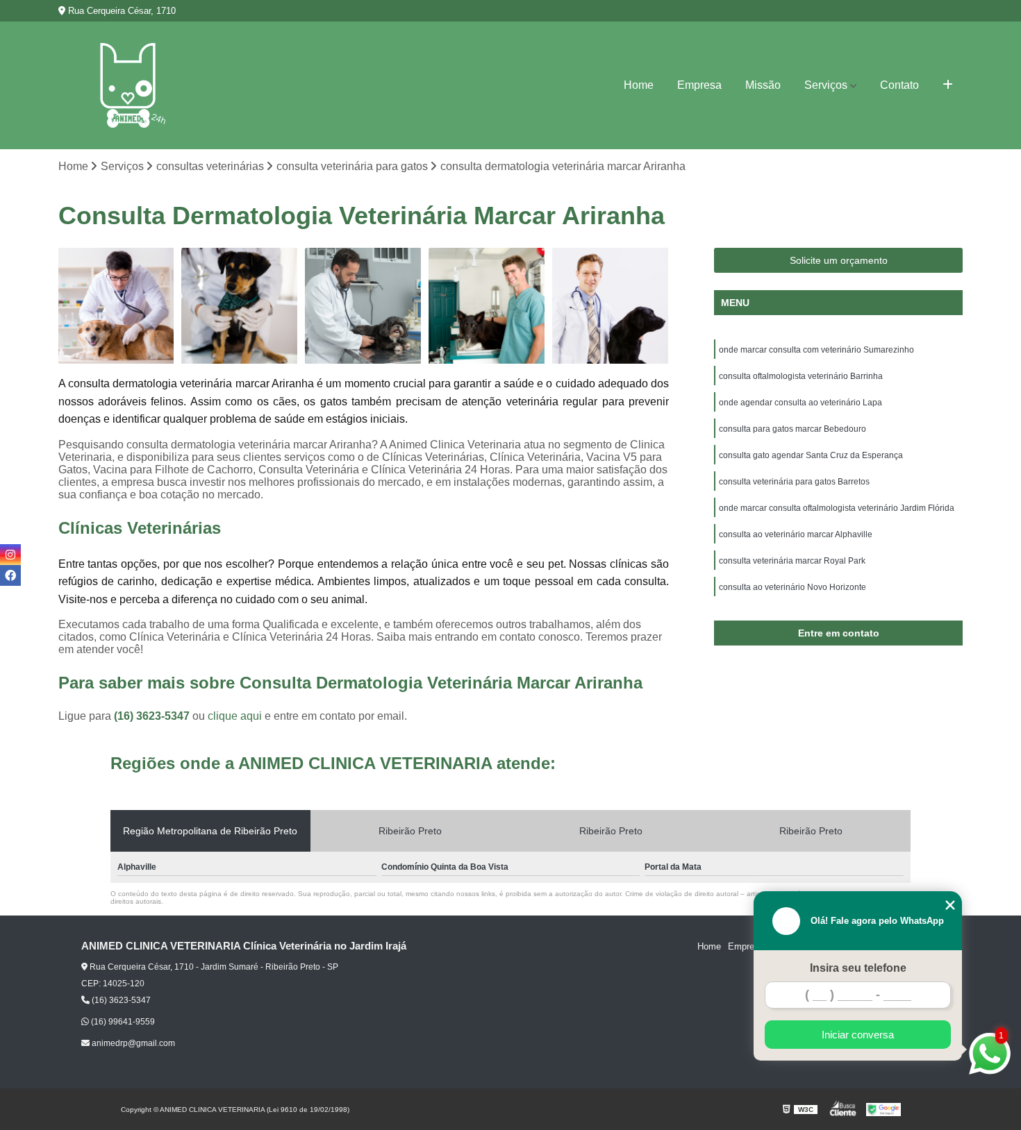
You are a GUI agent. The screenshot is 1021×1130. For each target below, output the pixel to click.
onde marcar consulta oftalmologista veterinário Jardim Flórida (836, 508)
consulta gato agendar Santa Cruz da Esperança (811, 455)
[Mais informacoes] (947, 85)
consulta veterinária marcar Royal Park (792, 561)
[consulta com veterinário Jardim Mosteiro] (610, 306)
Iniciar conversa (858, 1034)
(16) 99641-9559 (122, 1022)
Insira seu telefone (858, 968)
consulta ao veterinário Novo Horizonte (792, 587)
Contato (899, 85)
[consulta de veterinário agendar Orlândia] (116, 306)
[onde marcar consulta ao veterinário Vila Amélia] (239, 306)
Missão (763, 85)
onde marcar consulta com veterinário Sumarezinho (816, 350)
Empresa (699, 85)
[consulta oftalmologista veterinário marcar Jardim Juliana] (487, 306)
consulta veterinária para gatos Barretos (794, 482)
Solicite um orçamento (839, 260)
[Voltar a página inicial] (127, 85)
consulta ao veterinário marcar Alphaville (795, 534)
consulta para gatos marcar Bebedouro (792, 429)
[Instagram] (10, 554)
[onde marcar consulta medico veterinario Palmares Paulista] (363, 306)
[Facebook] (10, 575)
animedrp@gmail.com (132, 1043)
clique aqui (235, 716)
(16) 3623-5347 (153, 716)
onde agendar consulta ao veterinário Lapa (800, 402)
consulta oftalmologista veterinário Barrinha (801, 376)
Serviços (825, 85)
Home (639, 85)
